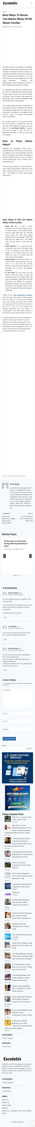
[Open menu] (31, 3)
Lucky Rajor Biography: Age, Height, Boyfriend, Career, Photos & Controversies (21, 977)
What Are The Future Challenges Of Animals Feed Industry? (21, 865)
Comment (7, 690)
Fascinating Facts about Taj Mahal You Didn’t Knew (26, 517)
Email (5, 721)
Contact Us (15, 892)
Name (5, 713)
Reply (5, 617)
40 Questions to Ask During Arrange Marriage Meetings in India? (16, 543)
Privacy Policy (6, 1105)
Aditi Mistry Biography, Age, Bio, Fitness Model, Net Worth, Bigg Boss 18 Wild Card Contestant (22, 956)
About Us (5, 1100)
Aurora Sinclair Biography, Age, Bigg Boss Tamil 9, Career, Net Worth (22, 945)
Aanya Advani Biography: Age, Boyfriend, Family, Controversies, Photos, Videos (22, 1012)
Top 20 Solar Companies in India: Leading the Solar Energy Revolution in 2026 (22, 876)
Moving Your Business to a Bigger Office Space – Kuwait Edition (8, 518)
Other (4, 11)
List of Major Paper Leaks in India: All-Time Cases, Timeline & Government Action (22, 967)
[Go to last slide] (4, 556)
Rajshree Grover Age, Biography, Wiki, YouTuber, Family (20, 926)
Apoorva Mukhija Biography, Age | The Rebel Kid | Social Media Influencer (21, 988)
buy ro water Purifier (9, 476)
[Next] (30, 556)
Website (6, 729)
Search (4, 745)
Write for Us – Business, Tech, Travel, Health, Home (16, 1112)
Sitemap (4, 1108)
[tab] (14, 575)
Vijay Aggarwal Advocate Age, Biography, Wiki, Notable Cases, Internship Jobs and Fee (22, 854)
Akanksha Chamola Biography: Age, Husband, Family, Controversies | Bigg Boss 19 (22, 915)
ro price (23, 476)
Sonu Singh (7, 26)
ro (18, 476)
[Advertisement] (17, 47)
